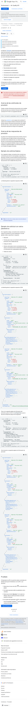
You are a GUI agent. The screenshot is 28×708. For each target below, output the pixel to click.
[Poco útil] (10, 28)
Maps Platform (15, 1)
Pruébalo (5, 88)
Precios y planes (4, 671)
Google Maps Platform (18, 23)
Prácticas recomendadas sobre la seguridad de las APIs (12, 652)
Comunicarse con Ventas (16, 8)
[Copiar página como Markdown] (11, 34)
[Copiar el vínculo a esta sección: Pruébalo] (8, 577)
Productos (11, 23)
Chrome (2, 688)
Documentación (6, 25)
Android (2, 659)
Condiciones (3, 701)
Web (2, 663)
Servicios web (4, 666)
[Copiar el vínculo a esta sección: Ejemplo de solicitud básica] (21, 151)
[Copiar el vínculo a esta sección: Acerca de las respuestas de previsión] (8, 133)
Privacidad (9, 701)
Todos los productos (5, 696)
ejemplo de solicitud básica (18, 95)
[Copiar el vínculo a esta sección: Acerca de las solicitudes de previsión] (8, 105)
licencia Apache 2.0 (19, 621)
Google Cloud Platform (5, 692)
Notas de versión (4, 36)
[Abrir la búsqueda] (21, 1)
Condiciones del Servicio (6, 677)
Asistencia (3, 675)
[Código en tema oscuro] (24, 114)
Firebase (3, 690)
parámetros (8, 120)
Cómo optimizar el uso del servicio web (9, 654)
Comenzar (5, 8)
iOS (1, 661)
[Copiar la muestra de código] (26, 114)
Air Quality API (15, 5)
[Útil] (8, 28)
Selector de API (4, 650)
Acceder (24, 1)
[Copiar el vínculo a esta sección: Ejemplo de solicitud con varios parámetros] (10, 228)
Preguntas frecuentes (5, 647)
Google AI (3, 694)
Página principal (4, 23)
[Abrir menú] (2, 1)
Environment (5, 5)
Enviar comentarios (7, 30)
